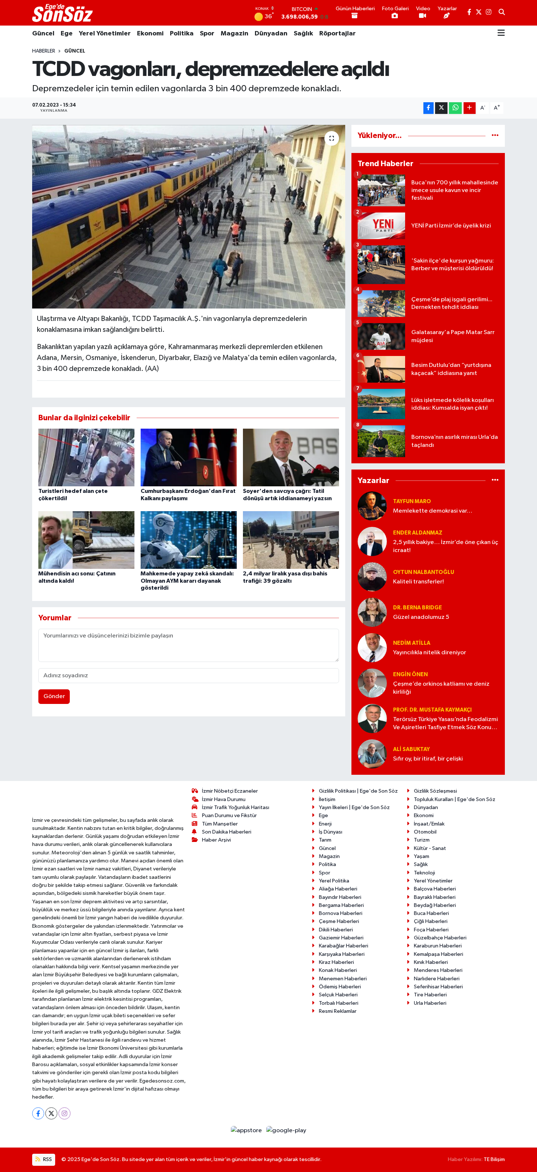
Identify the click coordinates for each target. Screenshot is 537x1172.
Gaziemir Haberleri (341, 938)
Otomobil (425, 832)
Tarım (325, 840)
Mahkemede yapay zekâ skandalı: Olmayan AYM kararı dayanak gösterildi (187, 580)
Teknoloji (424, 873)
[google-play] (286, 1130)
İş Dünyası (330, 832)
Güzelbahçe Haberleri (440, 938)
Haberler (43, 51)
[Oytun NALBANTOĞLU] (372, 577)
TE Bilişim (494, 1159)
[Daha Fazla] (470, 108)
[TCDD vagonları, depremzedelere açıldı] (188, 216)
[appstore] (247, 1130)
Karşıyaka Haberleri (342, 954)
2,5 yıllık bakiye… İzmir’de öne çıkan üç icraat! (445, 546)
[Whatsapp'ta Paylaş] (455, 108)
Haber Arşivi (216, 840)
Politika (182, 33)
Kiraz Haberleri (336, 962)
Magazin (234, 33)
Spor (207, 33)
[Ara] (502, 13)
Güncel (43, 33)
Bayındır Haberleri (340, 897)
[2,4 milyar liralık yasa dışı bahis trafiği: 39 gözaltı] (291, 540)
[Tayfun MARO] (372, 506)
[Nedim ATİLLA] (372, 647)
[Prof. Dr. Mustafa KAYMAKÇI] (372, 718)
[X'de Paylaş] (441, 108)
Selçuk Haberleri (338, 994)
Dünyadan (271, 33)
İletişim (327, 799)
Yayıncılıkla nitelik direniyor (429, 653)
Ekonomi (150, 33)
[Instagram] (64, 1113)
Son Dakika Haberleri (226, 832)
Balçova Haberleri (435, 889)
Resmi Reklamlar (338, 1011)
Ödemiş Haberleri (340, 986)
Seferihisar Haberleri (438, 986)
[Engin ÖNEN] (372, 683)
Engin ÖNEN (410, 674)
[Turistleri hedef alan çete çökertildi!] (86, 457)
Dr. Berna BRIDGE (417, 607)
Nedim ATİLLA (411, 643)
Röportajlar (337, 33)
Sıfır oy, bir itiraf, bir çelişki (428, 759)
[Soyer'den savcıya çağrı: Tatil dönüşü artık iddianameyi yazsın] (291, 457)
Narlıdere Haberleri (437, 978)
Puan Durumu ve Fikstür (229, 815)
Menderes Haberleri (438, 970)
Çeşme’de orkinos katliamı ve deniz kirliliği (441, 688)
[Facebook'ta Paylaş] (428, 108)
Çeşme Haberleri (339, 921)
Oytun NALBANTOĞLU (423, 572)
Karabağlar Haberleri (343, 946)
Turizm (422, 840)
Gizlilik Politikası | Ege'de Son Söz (358, 791)
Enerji (325, 824)
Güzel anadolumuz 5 (421, 617)
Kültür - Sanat (430, 848)
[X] (51, 1113)
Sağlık (303, 33)
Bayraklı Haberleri (435, 897)
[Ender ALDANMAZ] (372, 541)
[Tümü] (495, 136)
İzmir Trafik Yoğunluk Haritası (235, 807)
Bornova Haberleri (340, 913)
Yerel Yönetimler (105, 33)
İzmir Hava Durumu (223, 799)
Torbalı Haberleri (338, 1003)
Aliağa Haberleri (338, 889)
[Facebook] (38, 1113)
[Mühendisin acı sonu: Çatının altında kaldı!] (86, 540)
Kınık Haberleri (431, 962)
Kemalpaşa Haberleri (438, 954)
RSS (47, 1159)
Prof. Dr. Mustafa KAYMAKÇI (432, 710)
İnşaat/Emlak (429, 824)
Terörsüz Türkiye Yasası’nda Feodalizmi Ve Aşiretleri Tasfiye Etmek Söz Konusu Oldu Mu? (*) (445, 723)
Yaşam (421, 856)
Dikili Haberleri (336, 929)
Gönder (54, 696)
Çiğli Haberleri (431, 921)
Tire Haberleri (430, 994)
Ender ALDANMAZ (417, 533)
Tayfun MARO (412, 501)
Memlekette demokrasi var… (432, 511)
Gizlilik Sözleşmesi (435, 791)
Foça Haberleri (431, 929)
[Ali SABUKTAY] (372, 754)
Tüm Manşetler (220, 824)
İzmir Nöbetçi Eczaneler (230, 791)
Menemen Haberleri (343, 978)
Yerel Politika (334, 881)
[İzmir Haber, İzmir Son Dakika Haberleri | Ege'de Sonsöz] (63, 12)
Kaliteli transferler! (418, 582)
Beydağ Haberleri (435, 905)
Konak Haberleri (338, 970)
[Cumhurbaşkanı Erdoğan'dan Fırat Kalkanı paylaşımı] (189, 457)
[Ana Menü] (501, 34)
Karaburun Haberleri (438, 946)
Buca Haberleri (431, 913)
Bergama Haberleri (341, 905)
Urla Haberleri (430, 1003)
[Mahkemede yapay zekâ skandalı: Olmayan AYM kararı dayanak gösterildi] (189, 540)
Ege (67, 33)
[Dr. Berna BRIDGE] (372, 612)
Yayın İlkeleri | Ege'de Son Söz (354, 807)
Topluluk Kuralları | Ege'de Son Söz (454, 799)
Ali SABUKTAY (411, 749)
